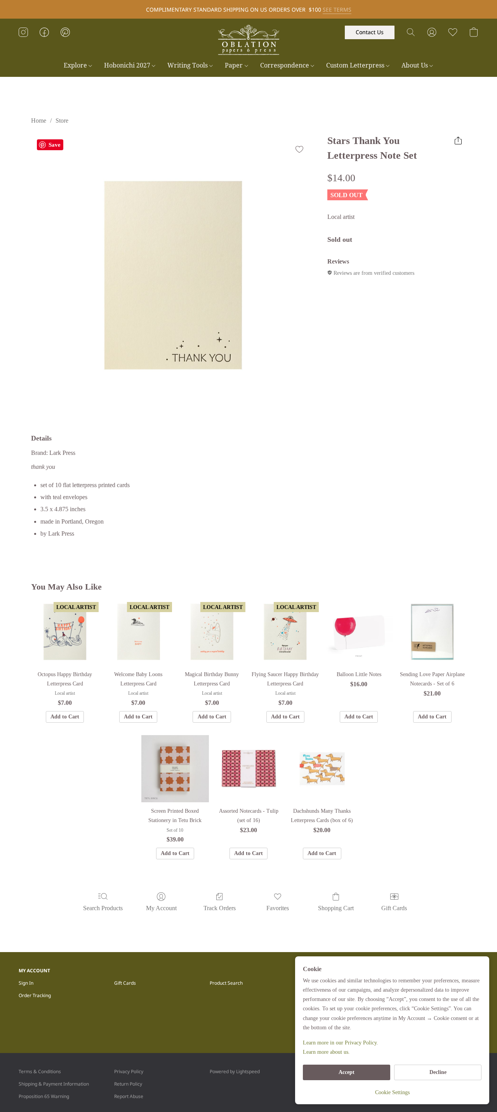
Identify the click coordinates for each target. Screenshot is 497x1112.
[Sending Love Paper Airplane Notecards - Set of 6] (432, 631)
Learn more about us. (326, 1052)
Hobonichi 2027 (128, 65)
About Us (415, 65)
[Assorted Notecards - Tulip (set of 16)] (248, 768)
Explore (76, 65)
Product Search (226, 983)
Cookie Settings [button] (392, 1092)
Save (55, 145)
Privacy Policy (128, 1071)
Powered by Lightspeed (235, 1071)
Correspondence (285, 65)
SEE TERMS (337, 9)
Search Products (103, 908)
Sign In (26, 983)
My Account (161, 908)
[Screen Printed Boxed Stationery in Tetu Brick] (175, 768)
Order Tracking (35, 995)
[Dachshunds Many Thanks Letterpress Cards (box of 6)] (322, 768)
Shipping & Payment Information (54, 1084)
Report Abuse (128, 1096)
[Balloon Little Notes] (358, 631)
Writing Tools (188, 65)
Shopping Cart (336, 908)
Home (38, 120)
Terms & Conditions (40, 1071)
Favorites (277, 908)
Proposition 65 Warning (44, 1096)
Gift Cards (394, 908)
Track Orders (219, 908)
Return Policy (128, 1084)
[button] (248, 40)
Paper (234, 65)
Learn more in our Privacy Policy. (340, 1043)
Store (62, 120)
